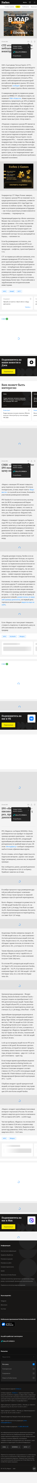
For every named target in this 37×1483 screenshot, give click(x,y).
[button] (34, 2)
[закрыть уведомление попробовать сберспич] (28, 47)
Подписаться (8, 371)
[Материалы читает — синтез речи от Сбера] (28, 41)
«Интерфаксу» (11, 856)
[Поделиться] (31, 41)
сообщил (16, 85)
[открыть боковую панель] (29, 2)
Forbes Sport (6, 410)
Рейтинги (25, 7)
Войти (25, 2)
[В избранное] (34, 41)
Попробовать (17, 56)
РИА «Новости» (15, 98)
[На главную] (5, 2)
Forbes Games (12, 7)
